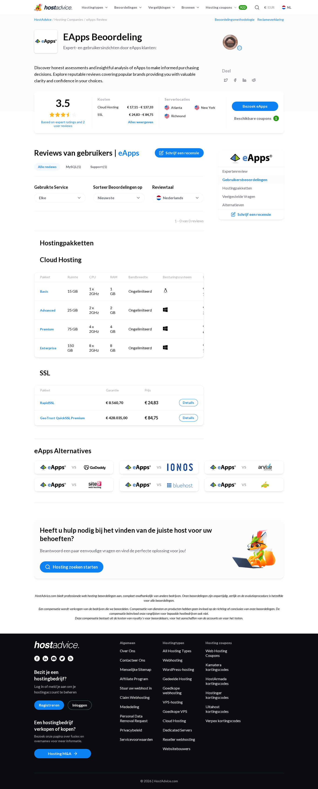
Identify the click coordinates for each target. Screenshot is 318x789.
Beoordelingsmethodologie (234, 19)
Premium (47, 329)
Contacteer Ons (132, 660)
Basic (44, 291)
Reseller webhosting (179, 739)
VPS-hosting (173, 702)
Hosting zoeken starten (75, 566)
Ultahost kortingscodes (217, 709)
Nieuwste (106, 198)
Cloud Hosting (174, 720)
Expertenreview (234, 171)
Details (188, 403)
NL (289, 7)
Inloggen (79, 705)
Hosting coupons (226, 7)
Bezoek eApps (255, 106)
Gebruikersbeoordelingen (244, 179)
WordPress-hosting (178, 669)
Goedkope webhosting (172, 690)
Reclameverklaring (270, 19)
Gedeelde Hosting (177, 678)
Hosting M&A (59, 753)
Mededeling (129, 706)
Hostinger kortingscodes (217, 695)
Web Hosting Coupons (216, 653)
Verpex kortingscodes (223, 720)
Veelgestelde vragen (238, 196)
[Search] (256, 7)
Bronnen (188, 7)
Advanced (47, 310)
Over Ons (127, 650)
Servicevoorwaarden (136, 739)
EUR (269, 7)
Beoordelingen (125, 7)
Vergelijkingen (159, 7)
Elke (42, 198)
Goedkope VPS (175, 711)
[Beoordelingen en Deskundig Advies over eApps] (226, 80)
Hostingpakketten (237, 188)
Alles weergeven (140, 122)
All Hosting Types (177, 650)
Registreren (49, 705)
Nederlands (173, 198)
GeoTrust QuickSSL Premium (62, 418)
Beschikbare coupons (255, 118)
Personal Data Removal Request (134, 718)
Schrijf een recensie (182, 153)
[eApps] (46, 41)
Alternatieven (233, 204)
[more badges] (239, 48)
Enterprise (48, 348)
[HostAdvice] (53, 7)
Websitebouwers (176, 748)
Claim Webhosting (135, 697)
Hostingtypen (92, 7)
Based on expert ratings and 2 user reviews (63, 124)
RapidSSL (47, 403)
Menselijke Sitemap (135, 669)
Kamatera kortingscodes (217, 667)
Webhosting (173, 660)
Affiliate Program (134, 678)
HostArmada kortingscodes (217, 681)
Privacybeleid (131, 730)
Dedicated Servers (177, 730)
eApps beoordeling (102, 36)
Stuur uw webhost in (136, 688)
